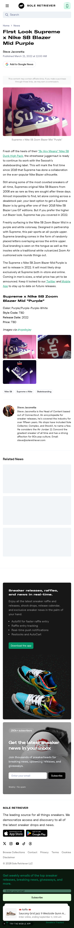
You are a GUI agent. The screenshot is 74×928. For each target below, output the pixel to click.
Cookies (66, 852)
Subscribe (57, 775)
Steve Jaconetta (13, 51)
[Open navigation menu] (7, 6)
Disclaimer (9, 857)
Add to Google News (21, 64)
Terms (55, 852)
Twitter (51, 281)
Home (6, 25)
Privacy (44, 852)
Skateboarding (44, 391)
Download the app (21, 645)
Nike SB (8, 391)
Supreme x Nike (24, 391)
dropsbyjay (24, 329)
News (16, 25)
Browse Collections (14, 852)
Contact (32, 852)
